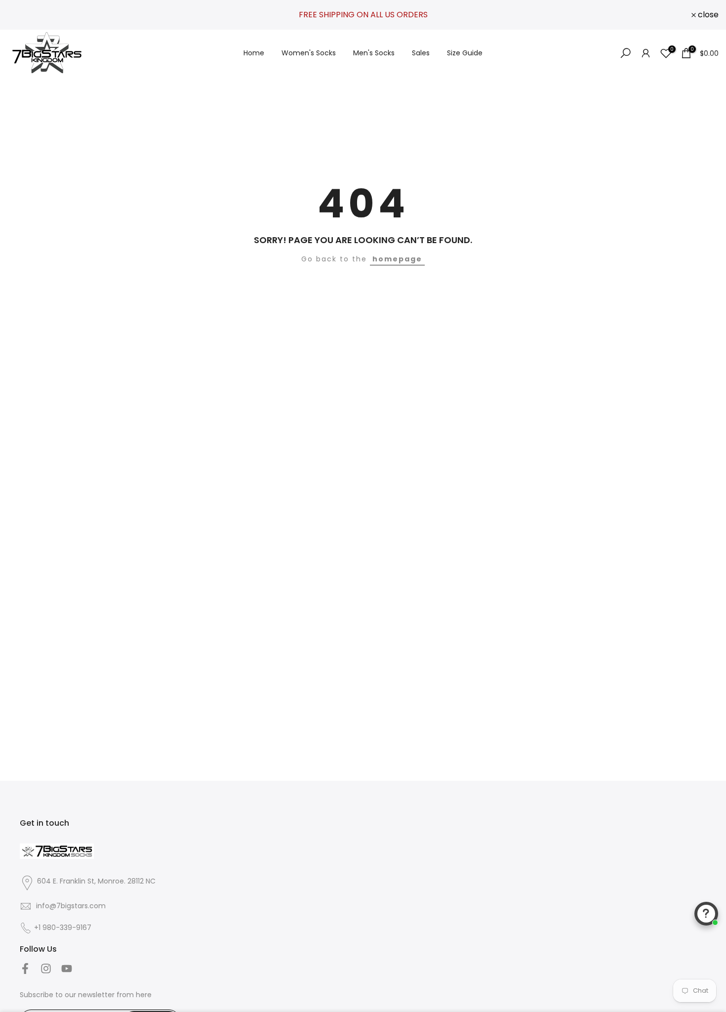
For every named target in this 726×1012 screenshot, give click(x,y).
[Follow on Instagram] (45, 968)
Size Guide (465, 53)
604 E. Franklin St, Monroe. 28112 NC (96, 881)
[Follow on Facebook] (25, 968)
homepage (397, 259)
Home (253, 53)
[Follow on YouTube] (66, 968)
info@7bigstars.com (70, 906)
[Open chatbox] (706, 914)
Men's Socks (374, 53)
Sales (421, 53)
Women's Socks (309, 53)
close (23, 15)
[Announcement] (363, 14)
